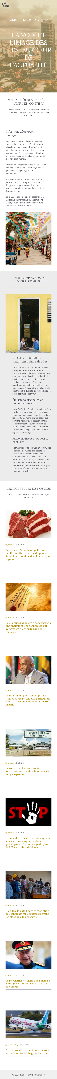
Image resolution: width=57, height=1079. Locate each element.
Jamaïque (11, 545)
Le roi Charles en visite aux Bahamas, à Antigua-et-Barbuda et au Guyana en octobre (28, 983)
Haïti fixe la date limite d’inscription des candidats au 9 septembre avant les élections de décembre (27, 913)
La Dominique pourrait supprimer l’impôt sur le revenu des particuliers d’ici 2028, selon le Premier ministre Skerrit (28, 700)
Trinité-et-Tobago (13, 1045)
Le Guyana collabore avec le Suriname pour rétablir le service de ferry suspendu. (27, 771)
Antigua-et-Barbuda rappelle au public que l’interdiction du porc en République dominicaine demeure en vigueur (28, 554)
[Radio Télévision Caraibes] (5, 4)
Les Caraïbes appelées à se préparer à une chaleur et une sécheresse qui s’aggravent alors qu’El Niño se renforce (28, 627)
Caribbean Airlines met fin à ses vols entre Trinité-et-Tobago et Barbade (27, 1052)
